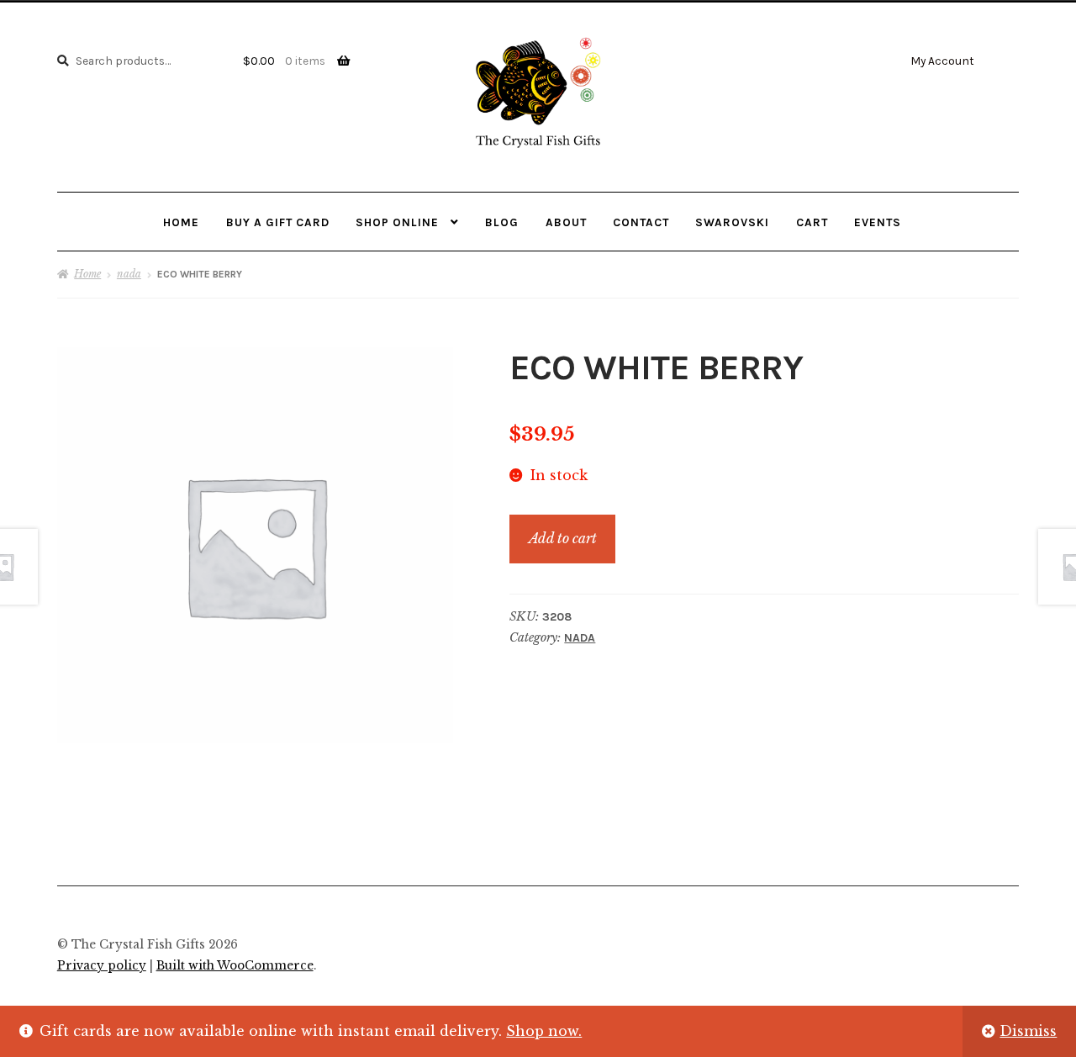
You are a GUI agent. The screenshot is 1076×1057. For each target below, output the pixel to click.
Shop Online (397, 222)
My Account (942, 60)
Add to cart (563, 538)
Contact (641, 222)
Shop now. (544, 1031)
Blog (502, 222)
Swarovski (732, 222)
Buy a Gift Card (278, 222)
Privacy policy (101, 966)
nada (129, 273)
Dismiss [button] (1028, 1031)
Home (181, 222)
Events (877, 222)
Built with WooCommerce (235, 966)
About (566, 222)
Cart (812, 222)
